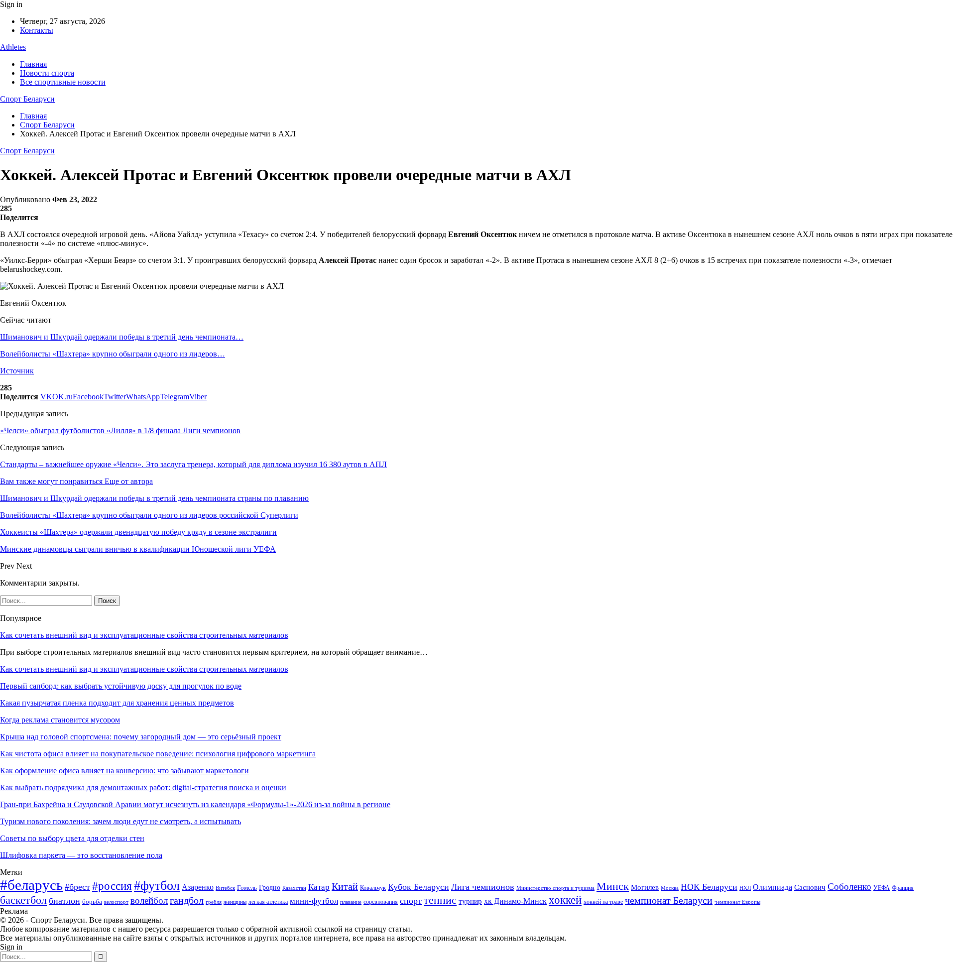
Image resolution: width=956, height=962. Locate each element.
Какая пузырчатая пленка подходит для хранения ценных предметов (117, 703)
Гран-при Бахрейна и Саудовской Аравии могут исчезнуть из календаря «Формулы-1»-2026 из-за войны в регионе (195, 804)
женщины (235, 902)
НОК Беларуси (709, 887)
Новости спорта (47, 73)
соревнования (380, 901)
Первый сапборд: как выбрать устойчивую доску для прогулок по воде (120, 686)
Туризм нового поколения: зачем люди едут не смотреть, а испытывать (120, 821)
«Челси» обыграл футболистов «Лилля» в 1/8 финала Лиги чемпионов (120, 430)
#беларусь (31, 885)
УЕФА (881, 887)
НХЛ (745, 888)
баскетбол (23, 900)
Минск (613, 886)
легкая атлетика (268, 901)
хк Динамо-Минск (515, 901)
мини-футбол (314, 901)
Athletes (13, 47)
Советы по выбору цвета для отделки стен (72, 838)
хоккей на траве (603, 901)
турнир (470, 901)
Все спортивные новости (63, 82)
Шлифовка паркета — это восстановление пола (81, 855)
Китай (345, 886)
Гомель (247, 887)
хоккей (565, 899)
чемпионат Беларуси (669, 900)
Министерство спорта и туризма (555, 888)
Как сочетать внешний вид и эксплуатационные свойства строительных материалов (144, 635)
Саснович (810, 887)
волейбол (149, 900)
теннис (440, 900)
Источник (17, 370)
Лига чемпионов (482, 887)
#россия (112, 885)
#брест (77, 887)
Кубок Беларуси (418, 887)
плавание (350, 902)
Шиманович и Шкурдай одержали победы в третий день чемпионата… (121, 337)
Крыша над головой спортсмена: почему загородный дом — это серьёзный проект (140, 736)
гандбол (187, 900)
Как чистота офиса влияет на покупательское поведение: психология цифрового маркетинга (158, 753)
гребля (214, 902)
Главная (33, 64)
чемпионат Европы (737, 902)
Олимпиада (772, 887)
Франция (903, 888)
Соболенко (849, 886)
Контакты (36, 30)
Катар (319, 887)
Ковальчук (373, 888)
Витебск (225, 888)
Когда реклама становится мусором (60, 720)
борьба (92, 901)
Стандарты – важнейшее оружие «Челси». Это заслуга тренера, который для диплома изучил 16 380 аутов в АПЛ (193, 464)
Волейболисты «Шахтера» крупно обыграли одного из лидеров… (112, 354)
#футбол (157, 885)
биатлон (64, 901)
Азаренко (198, 887)
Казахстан (294, 888)
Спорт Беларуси (27, 99)
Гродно (269, 887)
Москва (670, 888)
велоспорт (116, 902)
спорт (411, 901)
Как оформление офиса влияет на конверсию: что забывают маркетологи (124, 770)
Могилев (645, 887)
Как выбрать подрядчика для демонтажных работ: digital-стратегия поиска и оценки (143, 787)
